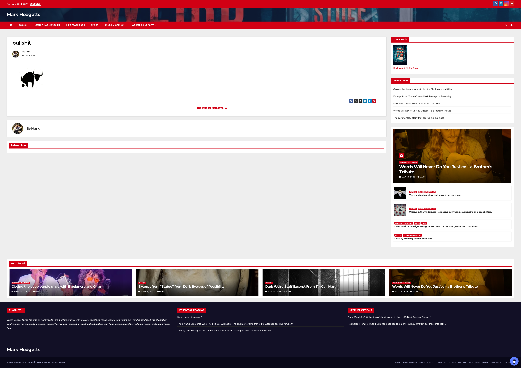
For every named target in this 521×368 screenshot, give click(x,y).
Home (397, 362)
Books (23, 25)
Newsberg (46, 362)
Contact (430, 362)
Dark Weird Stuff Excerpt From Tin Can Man (417, 103)
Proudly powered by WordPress (20, 362)
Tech (424, 223)
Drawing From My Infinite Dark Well (413, 238)
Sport (95, 25)
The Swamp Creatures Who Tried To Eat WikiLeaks (204, 323)
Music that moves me (47, 25)
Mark (28, 52)
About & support (143, 25)
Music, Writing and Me (478, 362)
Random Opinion (115, 25)
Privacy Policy (496, 362)
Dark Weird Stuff (356, 317)
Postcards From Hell (359, 323)
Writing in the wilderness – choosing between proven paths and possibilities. (450, 212)
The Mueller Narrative (210, 107)
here (9, 328)
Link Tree (462, 362)
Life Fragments (75, 25)
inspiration (17, 283)
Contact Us (441, 362)
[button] (507, 25)
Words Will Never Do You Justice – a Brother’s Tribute (422, 110)
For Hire (452, 362)
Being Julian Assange (188, 317)
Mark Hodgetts (23, 14)
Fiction (413, 192)
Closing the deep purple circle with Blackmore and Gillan (423, 89)
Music (26, 283)
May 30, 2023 (275, 291)
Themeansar (59, 362)
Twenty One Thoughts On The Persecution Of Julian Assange (210, 330)
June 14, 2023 (148, 291)
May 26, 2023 (409, 177)
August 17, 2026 (22, 291)
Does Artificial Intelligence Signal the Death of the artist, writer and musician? (436, 226)
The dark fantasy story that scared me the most (418, 118)
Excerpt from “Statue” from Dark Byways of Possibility (422, 96)
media (417, 223)
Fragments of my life (408, 162)
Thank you (509, 362)
